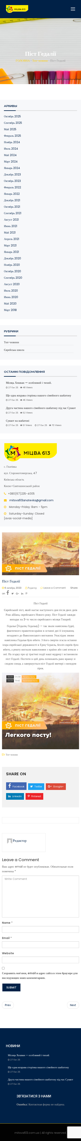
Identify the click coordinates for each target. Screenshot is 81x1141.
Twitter (38, 786)
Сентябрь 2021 (12, 213)
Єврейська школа (14, 350)
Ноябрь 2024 (12, 142)
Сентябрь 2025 (13, 123)
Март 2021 (10, 245)
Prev (8, 1005)
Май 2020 (10, 303)
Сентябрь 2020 (13, 278)
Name (6, 923)
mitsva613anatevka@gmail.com (31, 500)
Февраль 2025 (12, 136)
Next (73, 1005)
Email (6, 938)
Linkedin (17, 796)
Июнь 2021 (10, 226)
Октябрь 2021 (12, 207)
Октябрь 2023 (12, 181)
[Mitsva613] (17, 9)
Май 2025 (10, 129)
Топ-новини (11, 342)
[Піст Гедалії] (40, 554)
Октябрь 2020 (12, 271)
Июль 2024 (11, 149)
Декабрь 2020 (12, 258)
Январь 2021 (11, 252)
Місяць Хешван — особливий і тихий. (29, 383)
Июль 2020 (11, 291)
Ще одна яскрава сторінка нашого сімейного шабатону (38, 395)
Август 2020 (12, 284)
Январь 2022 (12, 194)
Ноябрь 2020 (12, 265)
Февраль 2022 (12, 187)
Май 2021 (10, 232)
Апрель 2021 (11, 239)
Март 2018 (10, 310)
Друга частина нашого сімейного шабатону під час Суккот (41, 408)
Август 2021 (11, 220)
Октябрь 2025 (12, 116)
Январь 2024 (12, 168)
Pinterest (36, 796)
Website (8, 953)
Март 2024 (11, 162)
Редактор (32, 587)
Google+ (58, 786)
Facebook (18, 786)
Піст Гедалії (11, 581)
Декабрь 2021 (12, 200)
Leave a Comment (54, 587)
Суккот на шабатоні (17, 421)
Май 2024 (10, 155)
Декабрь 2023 (12, 174)
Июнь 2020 (11, 297)
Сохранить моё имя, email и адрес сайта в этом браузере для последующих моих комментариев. (40, 975)
